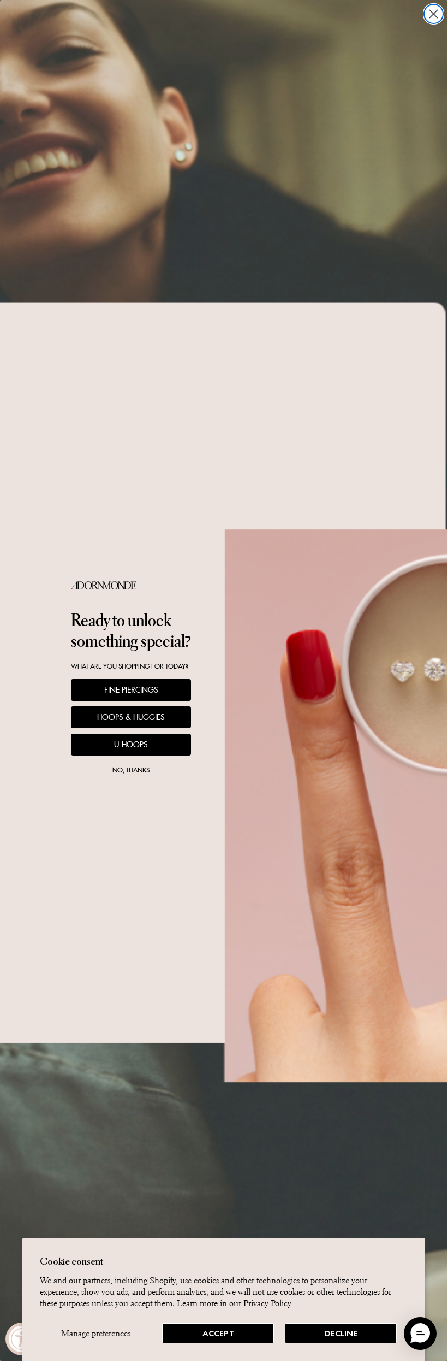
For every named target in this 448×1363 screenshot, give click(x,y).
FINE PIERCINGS (131, 690)
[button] (420, 1333)
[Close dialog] (433, 13)
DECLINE (341, 1333)
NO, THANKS (131, 770)
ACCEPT (218, 1333)
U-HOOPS (131, 745)
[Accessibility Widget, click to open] (21, 1339)
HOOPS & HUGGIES (131, 717)
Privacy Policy (267, 1303)
